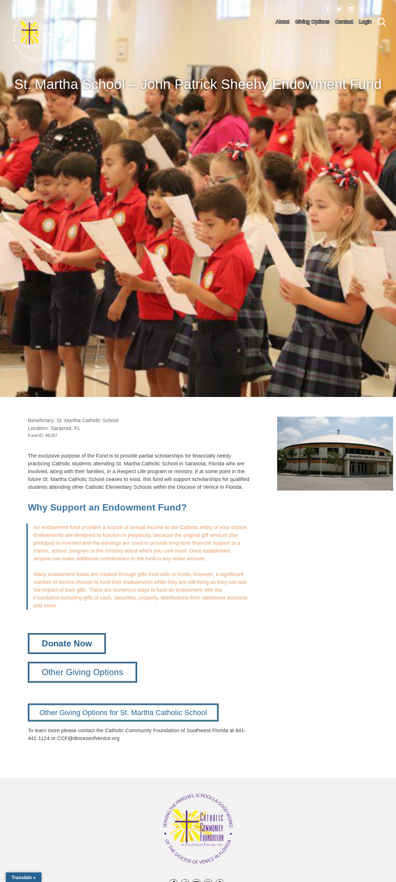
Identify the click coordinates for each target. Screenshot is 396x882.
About (282, 22)
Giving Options (312, 22)
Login (365, 22)
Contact (344, 22)
